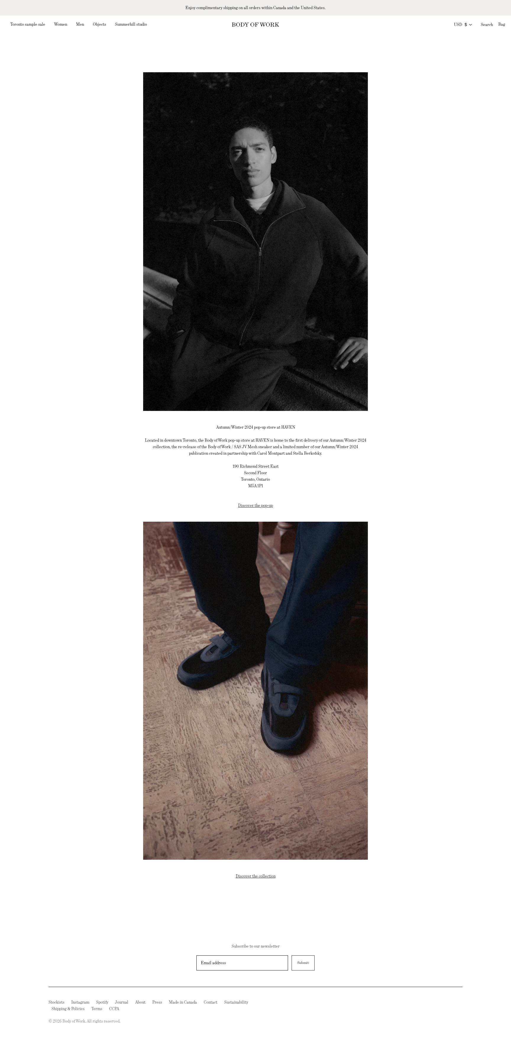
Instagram (80, 1002)
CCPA (114, 1009)
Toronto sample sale (27, 24)
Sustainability (236, 1002)
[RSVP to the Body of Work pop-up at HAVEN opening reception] (255, 690)
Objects (99, 24)
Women (60, 24)
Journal (121, 1002)
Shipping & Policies (68, 1009)
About (140, 1002)
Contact (210, 1002)
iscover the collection (257, 876)
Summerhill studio (131, 24)
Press (157, 1002)
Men (80, 24)
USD (460, 25)
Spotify (102, 1002)
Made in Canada (183, 1002)
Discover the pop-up (255, 505)
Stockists (56, 1002)
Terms (96, 1009)
